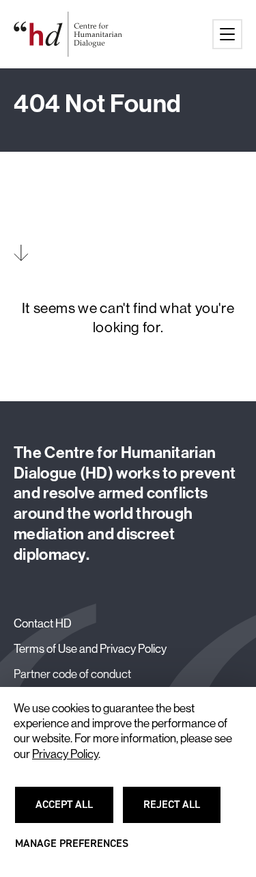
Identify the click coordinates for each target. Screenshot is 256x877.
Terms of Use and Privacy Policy (90, 648)
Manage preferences (71, 849)
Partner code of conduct (72, 673)
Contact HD (43, 623)
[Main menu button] (227, 34)
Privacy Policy (65, 753)
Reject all (179, 810)
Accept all (72, 810)
